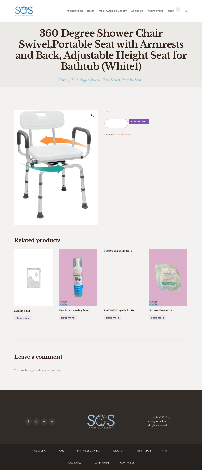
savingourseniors (157, 421)
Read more (22, 318)
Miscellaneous (123, 134)
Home (62, 80)
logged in (34, 370)
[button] (92, 115)
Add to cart (139, 121)
